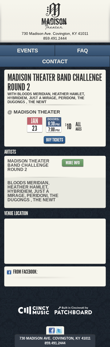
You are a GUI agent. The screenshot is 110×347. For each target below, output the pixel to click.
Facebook (52, 330)
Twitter (59, 330)
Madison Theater (54, 16)
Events (27, 50)
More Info (73, 163)
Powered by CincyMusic (33, 310)
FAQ (82, 50)
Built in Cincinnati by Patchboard (73, 310)
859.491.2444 (55, 38)
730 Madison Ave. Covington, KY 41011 (55, 33)
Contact (55, 61)
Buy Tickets (54, 140)
